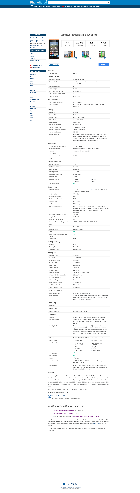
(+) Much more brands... (37, 117)
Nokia (32, 88)
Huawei (32, 104)
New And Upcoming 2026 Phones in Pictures (37, 40)
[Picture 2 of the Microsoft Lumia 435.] (85, 55)
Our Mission (71, 487)
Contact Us (78, 487)
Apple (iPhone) (34, 99)
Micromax (33, 108)
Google (32, 85)
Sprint (32, 56)
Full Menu (71, 483)
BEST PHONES (56, 6)
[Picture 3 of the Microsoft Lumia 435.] (101, 55)
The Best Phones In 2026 (37, 37)
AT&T (31, 53)
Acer (31, 113)
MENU (35, 6)
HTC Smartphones (35, 78)
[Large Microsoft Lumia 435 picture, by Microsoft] (54, 49)
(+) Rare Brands (34, 120)
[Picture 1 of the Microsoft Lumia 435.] (69, 55)
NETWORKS (67, 6)
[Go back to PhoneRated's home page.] (39, 2)
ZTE (31, 97)
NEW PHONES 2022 (44, 6)
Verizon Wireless (34, 60)
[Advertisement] (70, 19)
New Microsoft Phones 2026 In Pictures (66, 413)
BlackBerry (33, 92)
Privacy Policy (62, 487)
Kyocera (32, 101)
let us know (96, 423)
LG (31, 76)
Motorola (32, 90)
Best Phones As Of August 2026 (64, 410)
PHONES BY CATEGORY (80, 6)
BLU (31, 81)
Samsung (33, 74)
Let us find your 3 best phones (36, 46)
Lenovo (32, 106)
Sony (31, 83)
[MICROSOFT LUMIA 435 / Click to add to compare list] (54, 65)
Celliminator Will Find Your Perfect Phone (85, 416)
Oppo (31, 110)
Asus (31, 115)
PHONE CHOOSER (94, 6)
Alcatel (32, 94)
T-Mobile (32, 58)
